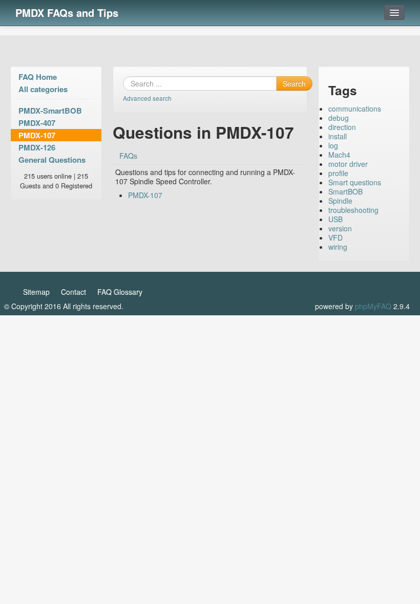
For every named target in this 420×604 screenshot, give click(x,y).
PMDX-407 (36, 122)
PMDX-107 (36, 135)
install (337, 136)
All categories (43, 89)
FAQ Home (37, 76)
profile (338, 173)
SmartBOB (345, 191)
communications (354, 108)
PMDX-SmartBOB (50, 110)
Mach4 (339, 154)
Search (294, 83)
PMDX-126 (36, 147)
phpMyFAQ (373, 306)
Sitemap (36, 292)
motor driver (348, 164)
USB (335, 219)
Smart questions (354, 182)
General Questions (52, 159)
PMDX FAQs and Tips (66, 12)
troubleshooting (353, 210)
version (340, 228)
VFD (335, 237)
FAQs (128, 155)
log (333, 145)
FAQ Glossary (119, 292)
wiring (337, 247)
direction (342, 127)
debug (338, 118)
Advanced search (147, 98)
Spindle (340, 201)
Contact (73, 292)
